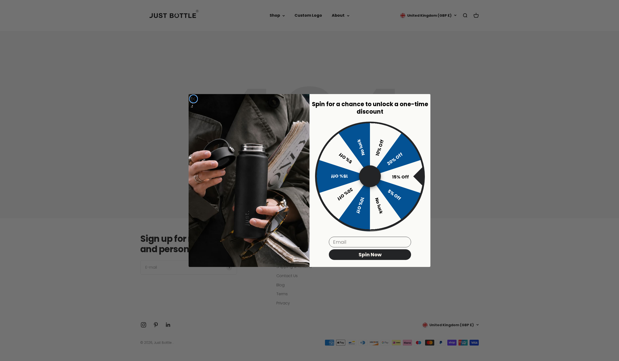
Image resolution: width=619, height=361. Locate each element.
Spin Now (370, 254)
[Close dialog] (193, 99)
